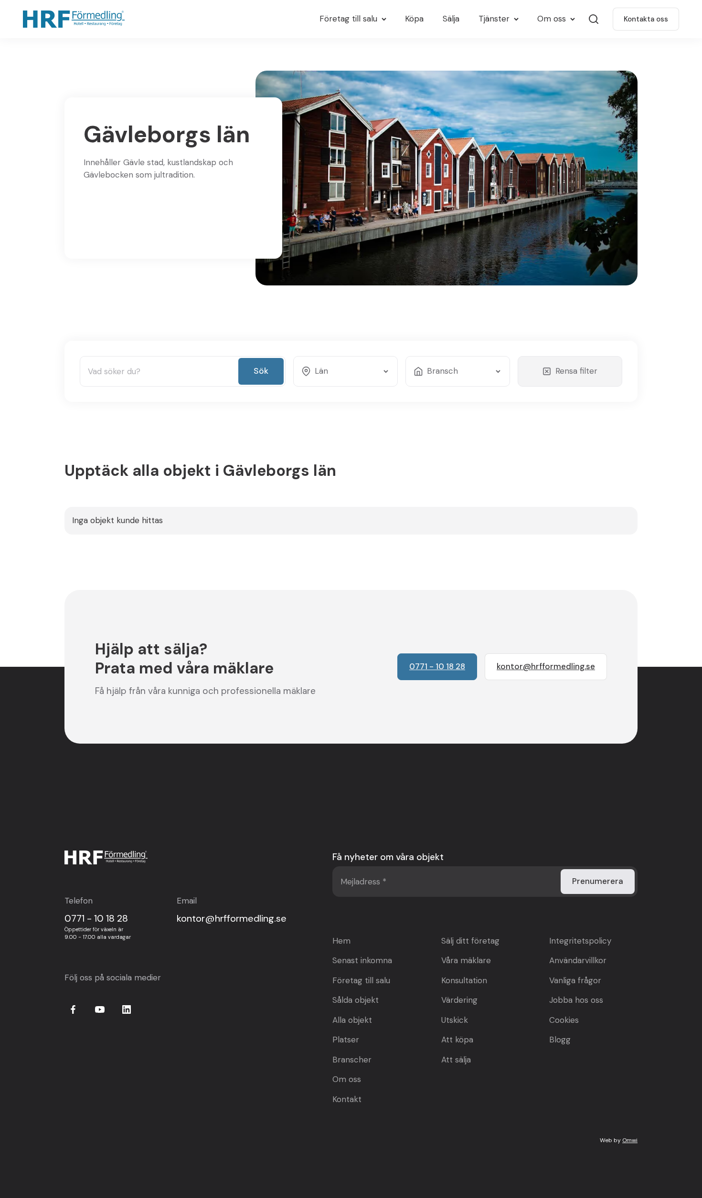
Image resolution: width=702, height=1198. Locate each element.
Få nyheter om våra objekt (388, 857)
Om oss (346, 1079)
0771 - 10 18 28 (96, 918)
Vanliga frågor (575, 980)
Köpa (414, 18)
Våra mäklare (466, 960)
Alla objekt (352, 1020)
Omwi (630, 1140)
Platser (345, 1039)
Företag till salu (361, 980)
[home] (76, 19)
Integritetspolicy (580, 940)
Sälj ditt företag (470, 940)
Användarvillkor (577, 960)
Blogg (560, 1039)
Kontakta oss (646, 19)
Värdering (459, 1000)
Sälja (451, 18)
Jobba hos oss (576, 1000)
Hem (341, 940)
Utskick (454, 1020)
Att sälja (456, 1059)
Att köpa (457, 1039)
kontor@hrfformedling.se (232, 918)
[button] (352, 19)
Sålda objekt (355, 1000)
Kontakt (347, 1099)
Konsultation (464, 980)
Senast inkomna (362, 960)
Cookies (564, 1020)
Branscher (352, 1059)
